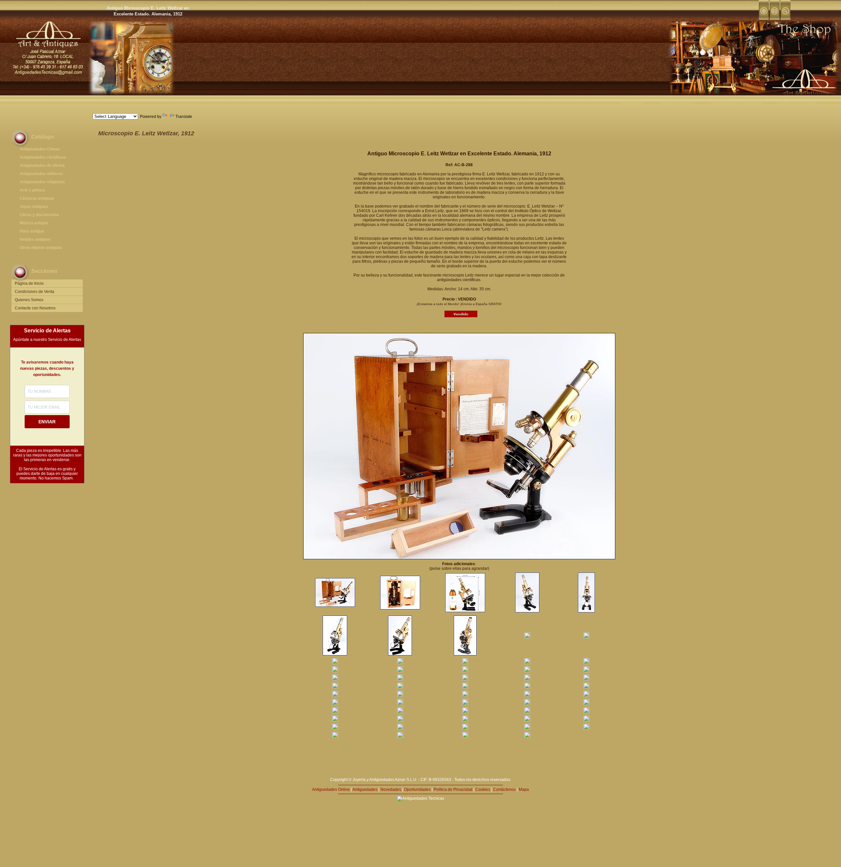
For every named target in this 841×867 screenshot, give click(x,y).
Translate (183, 116)
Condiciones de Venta (34, 291)
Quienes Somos (29, 300)
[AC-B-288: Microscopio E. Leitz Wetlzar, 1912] (335, 606)
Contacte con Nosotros (35, 308)
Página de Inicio (29, 283)
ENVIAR (47, 421)
